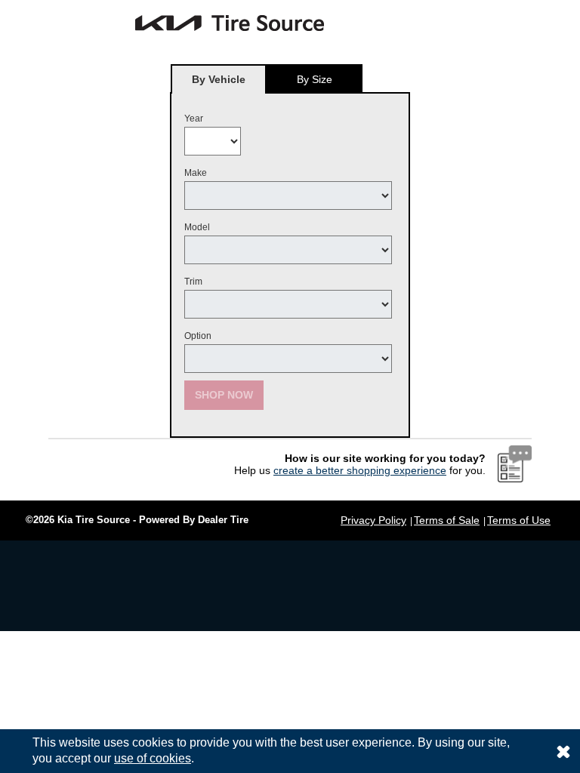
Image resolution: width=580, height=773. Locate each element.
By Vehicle (218, 79)
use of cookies (152, 758)
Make (195, 173)
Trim (193, 281)
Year (193, 118)
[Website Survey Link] (515, 463)
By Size (314, 79)
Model (197, 227)
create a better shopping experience (359, 470)
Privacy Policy (373, 520)
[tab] (219, 79)
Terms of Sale (447, 520)
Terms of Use (519, 520)
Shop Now (224, 395)
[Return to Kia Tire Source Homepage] (176, 23)
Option (197, 336)
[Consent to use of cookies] (563, 751)
